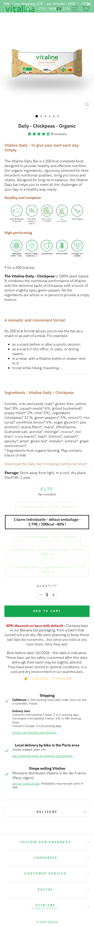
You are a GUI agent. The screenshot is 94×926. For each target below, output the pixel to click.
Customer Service (46, 873)
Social (46, 889)
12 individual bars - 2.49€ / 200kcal (47, 536)
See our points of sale (26, 783)
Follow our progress (45, 842)
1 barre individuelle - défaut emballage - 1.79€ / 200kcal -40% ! (47, 522)
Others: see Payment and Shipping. (34, 732)
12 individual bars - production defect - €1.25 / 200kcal (47, 569)
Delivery (47, 812)
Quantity (47, 586)
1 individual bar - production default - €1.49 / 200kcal (47, 552)
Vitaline (46, 906)
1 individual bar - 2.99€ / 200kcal (47, 506)
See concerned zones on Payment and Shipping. (42, 756)
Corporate (46, 858)
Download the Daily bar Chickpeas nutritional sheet (45, 464)
